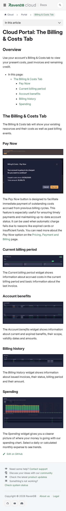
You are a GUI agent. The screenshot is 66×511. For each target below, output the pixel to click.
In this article (13, 22)
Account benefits (29, 93)
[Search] (60, 5)
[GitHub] (7, 503)
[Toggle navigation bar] (5, 5)
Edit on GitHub (15, 454)
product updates (37, 477)
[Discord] (22, 503)
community (46, 472)
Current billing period (32, 88)
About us (45, 496)
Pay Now (24, 83)
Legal (56, 496)
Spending (25, 104)
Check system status (16, 485)
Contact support (38, 468)
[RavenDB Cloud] (22, 5)
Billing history (27, 98)
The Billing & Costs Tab (28, 79)
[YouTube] (15, 503)
